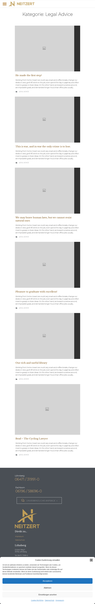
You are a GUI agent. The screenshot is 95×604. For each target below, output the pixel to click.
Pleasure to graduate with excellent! (36, 291)
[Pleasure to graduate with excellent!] (47, 265)
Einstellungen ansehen (47, 595)
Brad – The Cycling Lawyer (31, 438)
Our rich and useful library (31, 363)
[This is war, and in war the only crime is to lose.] (47, 119)
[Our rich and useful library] (47, 336)
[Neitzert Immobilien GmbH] (22, 4)
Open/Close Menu (4, 4)
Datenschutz (49, 600)
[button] (91, 560)
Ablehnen (47, 588)
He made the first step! (28, 75)
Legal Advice (24, 91)
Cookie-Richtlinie (37, 600)
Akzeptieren (47, 581)
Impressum (60, 600)
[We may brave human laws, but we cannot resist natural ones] (47, 190)
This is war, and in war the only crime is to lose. (43, 146)
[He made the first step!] (47, 48)
